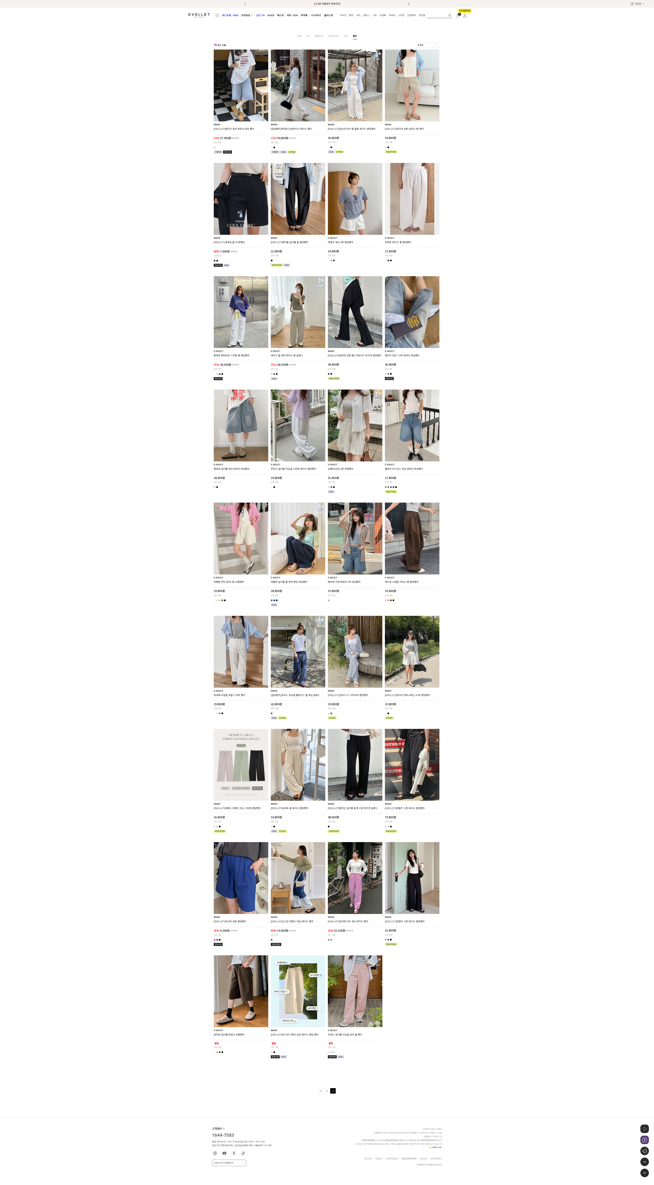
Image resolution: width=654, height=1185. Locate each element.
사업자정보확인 (391, 1158)
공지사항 (368, 1158)
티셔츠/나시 (333, 35)
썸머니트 (319, 35)
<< (321, 1090)
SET (308, 35)
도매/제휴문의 (436, 1158)
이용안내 (378, 1158)
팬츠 (355, 35)
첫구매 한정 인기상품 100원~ (327, 3)
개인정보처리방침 (408, 1158)
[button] (409, 3)
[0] (458, 15)
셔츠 (346, 35)
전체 (299, 35)
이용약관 (423, 1158)
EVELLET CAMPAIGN (223, 1163)
